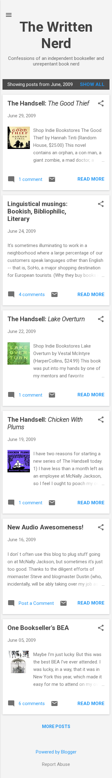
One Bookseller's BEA (38, 628)
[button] (101, 104)
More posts (56, 726)
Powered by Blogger (56, 752)
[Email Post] (52, 181)
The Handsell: (48, 103)
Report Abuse (56, 764)
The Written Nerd (56, 35)
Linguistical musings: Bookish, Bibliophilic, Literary (37, 211)
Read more (91, 179)
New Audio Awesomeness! (45, 527)
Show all (92, 84)
